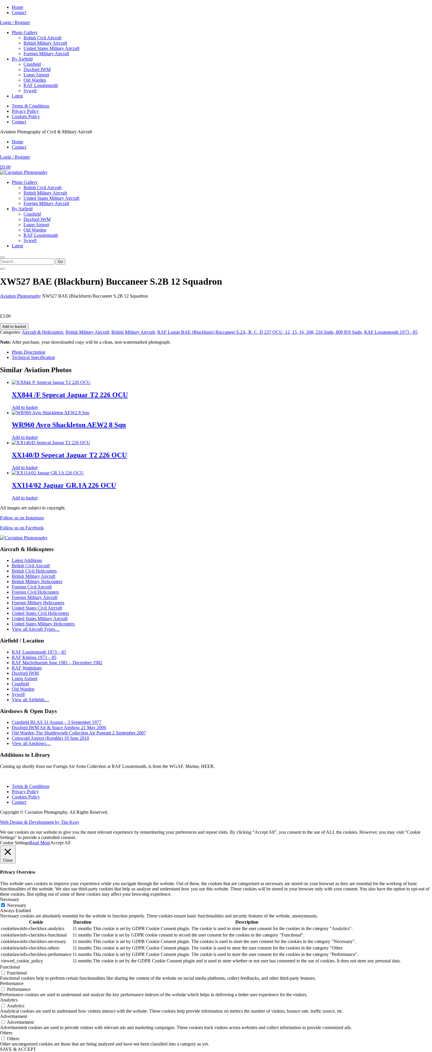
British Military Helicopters (37, 581)
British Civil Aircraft (42, 37)
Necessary (16, 905)
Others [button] (6, 1032)
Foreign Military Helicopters (38, 602)
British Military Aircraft (45, 43)
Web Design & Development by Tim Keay (39, 822)
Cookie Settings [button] (14, 842)
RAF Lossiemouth (41, 85)
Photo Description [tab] (28, 352)
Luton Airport (36, 74)
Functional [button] (10, 966)
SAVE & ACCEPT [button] (18, 1049)
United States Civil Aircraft (37, 607)
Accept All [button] (60, 842)
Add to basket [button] (25, 407)
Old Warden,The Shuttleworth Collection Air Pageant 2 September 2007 (79, 732)
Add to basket (14, 326)
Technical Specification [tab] (33, 357)
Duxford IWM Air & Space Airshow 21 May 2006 (59, 727)
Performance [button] (12, 983)
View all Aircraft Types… (36, 629)
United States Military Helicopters (43, 623)
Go (60, 261)
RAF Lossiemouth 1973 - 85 (391, 332)
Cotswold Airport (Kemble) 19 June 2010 (50, 738)
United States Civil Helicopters (40, 613)
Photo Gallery (25, 32)
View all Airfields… (30, 699)
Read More (39, 842)
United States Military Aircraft (51, 48)
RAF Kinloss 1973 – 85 (34, 657)
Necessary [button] (9, 899)
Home (17, 7)
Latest (17, 95)
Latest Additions (27, 560)
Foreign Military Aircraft (46, 53)
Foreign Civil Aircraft (32, 586)
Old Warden (35, 80)
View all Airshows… (31, 743)
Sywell (30, 90)
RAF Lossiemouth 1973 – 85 (39, 652)
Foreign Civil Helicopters (35, 592)
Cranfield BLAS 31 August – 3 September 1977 (56, 722)
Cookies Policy (26, 116)
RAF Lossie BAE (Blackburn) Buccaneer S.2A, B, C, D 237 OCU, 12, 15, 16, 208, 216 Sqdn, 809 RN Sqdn (259, 332)
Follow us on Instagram (22, 517)
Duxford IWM (37, 69)
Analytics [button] (9, 999)
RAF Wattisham (27, 667)
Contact (19, 12)
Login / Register (15, 22)
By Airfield (22, 58)
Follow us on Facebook (22, 527)
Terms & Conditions (30, 105)
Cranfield (32, 64)
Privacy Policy (25, 111)
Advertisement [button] (13, 1016)
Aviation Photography (20, 295)
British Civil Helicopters (34, 570)
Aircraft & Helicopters (42, 332)
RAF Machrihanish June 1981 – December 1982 (57, 662)
